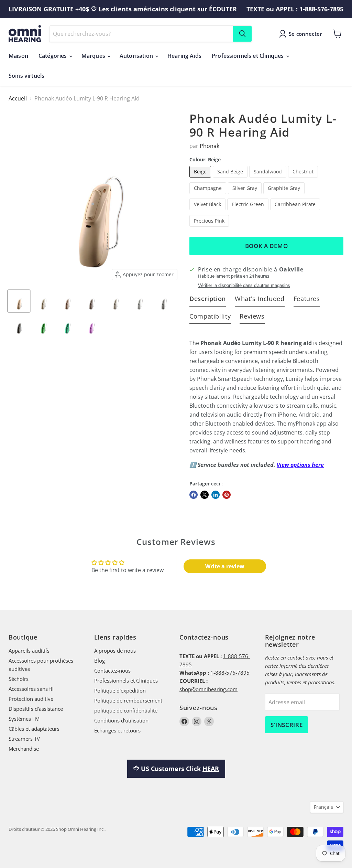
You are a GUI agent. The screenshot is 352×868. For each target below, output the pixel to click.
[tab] (207, 300)
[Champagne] (208, 195)
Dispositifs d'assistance (36, 708)
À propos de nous (115, 650)
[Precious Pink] (210, 228)
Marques (94, 56)
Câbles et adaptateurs (34, 728)
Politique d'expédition (120, 690)
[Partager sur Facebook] (193, 495)
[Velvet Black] (208, 211)
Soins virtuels (26, 75)
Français (323, 807)
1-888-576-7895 (230, 672)
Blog (99, 660)
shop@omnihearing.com (208, 689)
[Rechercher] (242, 34)
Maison (18, 56)
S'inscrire (287, 725)
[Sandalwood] (268, 179)
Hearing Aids (184, 56)
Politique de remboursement (128, 700)
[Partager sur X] (204, 495)
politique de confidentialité (125, 710)
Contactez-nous (112, 670)
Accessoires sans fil (31, 688)
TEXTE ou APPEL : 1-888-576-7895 (294, 9)
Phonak (209, 146)
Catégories (53, 56)
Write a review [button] (224, 566)
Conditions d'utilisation (121, 720)
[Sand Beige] (231, 179)
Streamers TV (24, 738)
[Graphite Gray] (284, 195)
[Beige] (201, 179)
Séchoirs (19, 678)
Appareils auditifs (29, 650)
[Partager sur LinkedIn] (215, 495)
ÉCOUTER (223, 9)
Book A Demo (266, 246)
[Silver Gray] (245, 195)
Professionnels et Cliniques (248, 56)
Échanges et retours (117, 730)
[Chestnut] (304, 179)
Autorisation (137, 56)
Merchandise (24, 748)
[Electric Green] (248, 211)
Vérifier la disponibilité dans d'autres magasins (244, 285)
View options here (300, 465)
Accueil (18, 98)
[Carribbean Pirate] (296, 211)
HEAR (210, 768)
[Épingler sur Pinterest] (226, 495)
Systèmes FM (24, 718)
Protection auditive (31, 698)
